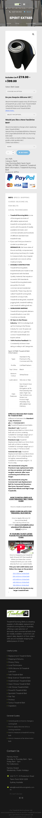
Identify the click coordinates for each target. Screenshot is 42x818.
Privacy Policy (13, 662)
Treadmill (23, 165)
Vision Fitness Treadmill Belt (19, 684)
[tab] (11, 198)
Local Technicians (18, 210)
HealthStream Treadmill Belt (19, 681)
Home (8, 23)
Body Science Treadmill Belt (19, 678)
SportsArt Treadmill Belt (17, 693)
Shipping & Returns (15, 659)
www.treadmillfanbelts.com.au (21, 817)
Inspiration (12, 706)
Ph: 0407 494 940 (16, 794)
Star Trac (11, 696)
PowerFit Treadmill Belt (17, 690)
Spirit (15, 161)
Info (10, 198)
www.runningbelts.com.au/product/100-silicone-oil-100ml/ (22, 527)
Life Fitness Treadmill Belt (18, 687)
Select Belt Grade (12, 87)
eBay (19, 346)
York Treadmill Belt (15, 675)
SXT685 (15, 165)
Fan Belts (13, 206)
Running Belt (15, 163)
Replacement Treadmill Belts (19, 656)
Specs (17, 198)
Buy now (24, 152)
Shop (17, 23)
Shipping (24, 198)
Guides (11, 202)
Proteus (11, 700)
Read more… (9, 110)
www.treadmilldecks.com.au (11, 812)
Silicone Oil (22, 202)
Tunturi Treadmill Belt (16, 703)
